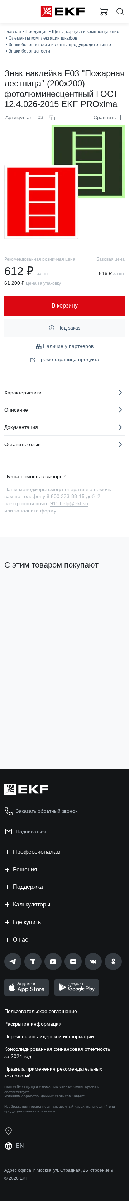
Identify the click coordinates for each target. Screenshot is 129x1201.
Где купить (27, 922)
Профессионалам (37, 852)
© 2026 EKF (16, 1178)
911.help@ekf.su (69, 503)
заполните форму (35, 511)
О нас (20, 940)
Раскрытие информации (33, 1024)
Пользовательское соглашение (40, 1011)
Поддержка (28, 887)
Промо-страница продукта (68, 359)
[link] (13, 961)
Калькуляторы (32, 904)
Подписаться (31, 831)
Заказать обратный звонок (46, 811)
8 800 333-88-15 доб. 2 (73, 496)
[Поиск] (120, 11)
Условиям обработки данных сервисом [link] (37, 1096)
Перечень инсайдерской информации (49, 1036)
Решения (25, 869)
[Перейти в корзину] (104, 11)
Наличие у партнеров (68, 346)
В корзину (32, 735)
